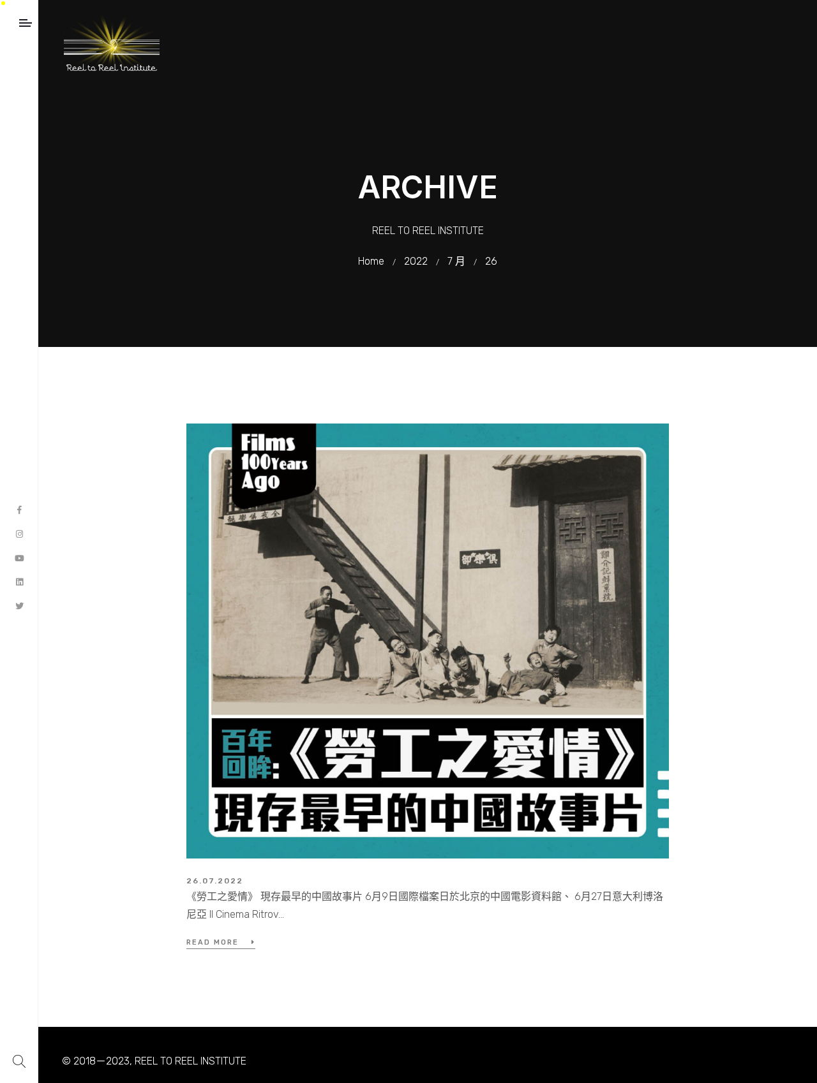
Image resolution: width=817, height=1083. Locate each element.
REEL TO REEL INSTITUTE (190, 1061)
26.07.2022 (214, 880)
